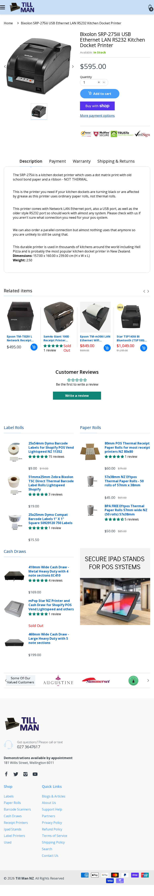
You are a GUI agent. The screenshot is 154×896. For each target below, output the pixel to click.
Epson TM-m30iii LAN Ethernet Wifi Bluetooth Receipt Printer (95, 338)
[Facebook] (6, 775)
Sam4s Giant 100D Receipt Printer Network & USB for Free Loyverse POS (57, 338)
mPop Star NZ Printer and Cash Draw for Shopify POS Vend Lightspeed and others (51, 605)
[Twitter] (15, 775)
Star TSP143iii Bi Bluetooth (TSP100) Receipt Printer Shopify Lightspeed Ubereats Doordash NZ (131, 338)
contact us (31, 286)
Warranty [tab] (82, 161)
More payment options (97, 116)
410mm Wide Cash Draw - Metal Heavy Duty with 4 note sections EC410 (48, 571)
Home (8, 23)
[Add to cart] (33, 347)
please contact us (74, 298)
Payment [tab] (57, 161)
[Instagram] (25, 775)
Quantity (86, 77)
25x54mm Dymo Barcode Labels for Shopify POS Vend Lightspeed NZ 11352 (51, 447)
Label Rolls (14, 427)
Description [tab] (30, 161)
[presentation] (144, 291)
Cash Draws (15, 551)
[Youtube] (35, 775)
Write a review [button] (77, 395)
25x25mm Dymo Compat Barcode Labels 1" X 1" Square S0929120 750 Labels (50, 519)
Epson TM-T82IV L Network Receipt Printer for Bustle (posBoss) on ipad (19, 338)
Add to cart (102, 93)
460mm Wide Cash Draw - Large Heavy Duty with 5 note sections (48, 638)
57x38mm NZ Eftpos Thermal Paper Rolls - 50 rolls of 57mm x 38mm (124, 481)
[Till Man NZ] (21, 7)
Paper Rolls (90, 427)
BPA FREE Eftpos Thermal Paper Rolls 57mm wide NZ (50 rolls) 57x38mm (126, 510)
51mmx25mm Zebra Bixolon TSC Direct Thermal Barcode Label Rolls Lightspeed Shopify (51, 483)
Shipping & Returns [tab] (116, 161)
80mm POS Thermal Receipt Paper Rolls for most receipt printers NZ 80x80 (127, 447)
